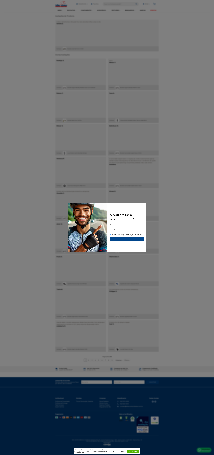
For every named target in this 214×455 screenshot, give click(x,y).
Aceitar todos (133, 451)
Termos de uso (123, 234)
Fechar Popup (144, 205)
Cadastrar (126, 239)
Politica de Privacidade (133, 234)
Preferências (120, 451)
